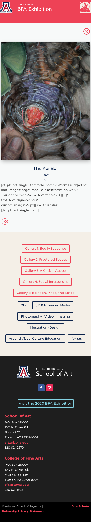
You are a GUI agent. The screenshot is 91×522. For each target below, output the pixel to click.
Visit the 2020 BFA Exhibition (45, 403)
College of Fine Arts (24, 458)
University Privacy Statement (23, 511)
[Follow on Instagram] (49, 387)
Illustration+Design (45, 327)
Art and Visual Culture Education (35, 339)
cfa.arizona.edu (17, 485)
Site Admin (80, 506)
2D (23, 305)
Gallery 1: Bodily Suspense (45, 248)
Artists (77, 339)
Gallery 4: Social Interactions (45, 282)
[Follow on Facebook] (41, 387)
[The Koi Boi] (45, 159)
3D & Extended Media (53, 305)
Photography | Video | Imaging (45, 316)
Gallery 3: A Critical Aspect (45, 271)
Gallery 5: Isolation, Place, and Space (45, 293)
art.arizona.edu (17, 442)
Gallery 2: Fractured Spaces (45, 259)
